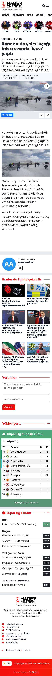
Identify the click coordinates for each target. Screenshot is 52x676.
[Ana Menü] (47, 5)
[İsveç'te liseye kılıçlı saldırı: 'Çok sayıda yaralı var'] (38, 290)
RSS (8, 663)
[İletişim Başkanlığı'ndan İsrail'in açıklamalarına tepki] (13, 290)
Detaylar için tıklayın (26, 502)
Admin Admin (26, 262)
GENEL (5, 15)
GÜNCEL (18, 39)
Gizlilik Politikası (12, 650)
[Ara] (43, 5)
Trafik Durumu (13, 630)
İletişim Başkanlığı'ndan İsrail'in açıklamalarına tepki (13, 302)
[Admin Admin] (9, 264)
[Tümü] (48, 423)
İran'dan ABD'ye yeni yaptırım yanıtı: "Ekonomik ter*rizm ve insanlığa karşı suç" (13, 362)
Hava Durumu (12, 627)
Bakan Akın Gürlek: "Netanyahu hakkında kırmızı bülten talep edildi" (12, 329)
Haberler (6, 39)
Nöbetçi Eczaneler (15, 624)
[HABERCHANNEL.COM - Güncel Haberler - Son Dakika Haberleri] (12, 6)
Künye (27, 650)
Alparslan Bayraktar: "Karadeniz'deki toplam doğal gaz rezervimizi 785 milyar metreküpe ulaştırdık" (38, 331)
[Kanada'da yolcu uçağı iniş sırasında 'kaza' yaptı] (26, 96)
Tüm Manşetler (13, 636)
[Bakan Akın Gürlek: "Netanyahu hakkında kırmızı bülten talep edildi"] (13, 317)
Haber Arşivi (12, 642)
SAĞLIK (40, 15)
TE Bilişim (33, 672)
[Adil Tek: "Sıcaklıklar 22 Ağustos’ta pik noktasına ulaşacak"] (38, 348)
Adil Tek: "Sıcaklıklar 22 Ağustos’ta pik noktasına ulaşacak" (38, 359)
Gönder (8, 407)
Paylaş (9, 114)
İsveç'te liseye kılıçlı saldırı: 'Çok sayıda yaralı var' (37, 301)
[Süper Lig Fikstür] (48, 513)
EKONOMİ (18, 15)
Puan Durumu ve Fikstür (17, 633)
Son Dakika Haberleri (16, 639)
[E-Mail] (20, 268)
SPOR (30, 15)
